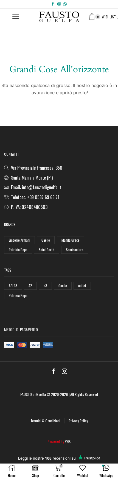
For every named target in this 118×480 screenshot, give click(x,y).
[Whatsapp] (65, 4)
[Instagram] (59, 4)
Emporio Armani (19, 240)
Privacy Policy (78, 420)
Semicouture (74, 249)
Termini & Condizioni (45, 420)
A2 (30, 285)
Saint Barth (46, 249)
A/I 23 (13, 285)
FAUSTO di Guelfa (33, 394)
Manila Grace (70, 240)
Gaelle (62, 285)
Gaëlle (45, 240)
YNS (68, 441)
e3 (45, 285)
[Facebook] (53, 4)
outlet (82, 285)
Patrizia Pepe (18, 249)
